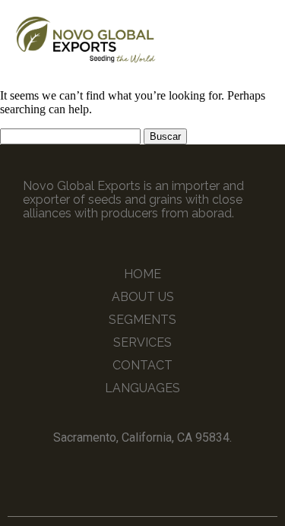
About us (143, 297)
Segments (142, 319)
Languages (142, 388)
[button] (261, 38)
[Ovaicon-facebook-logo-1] (128, 472)
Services (142, 342)
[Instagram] (156, 472)
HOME (142, 274)
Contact (142, 365)
